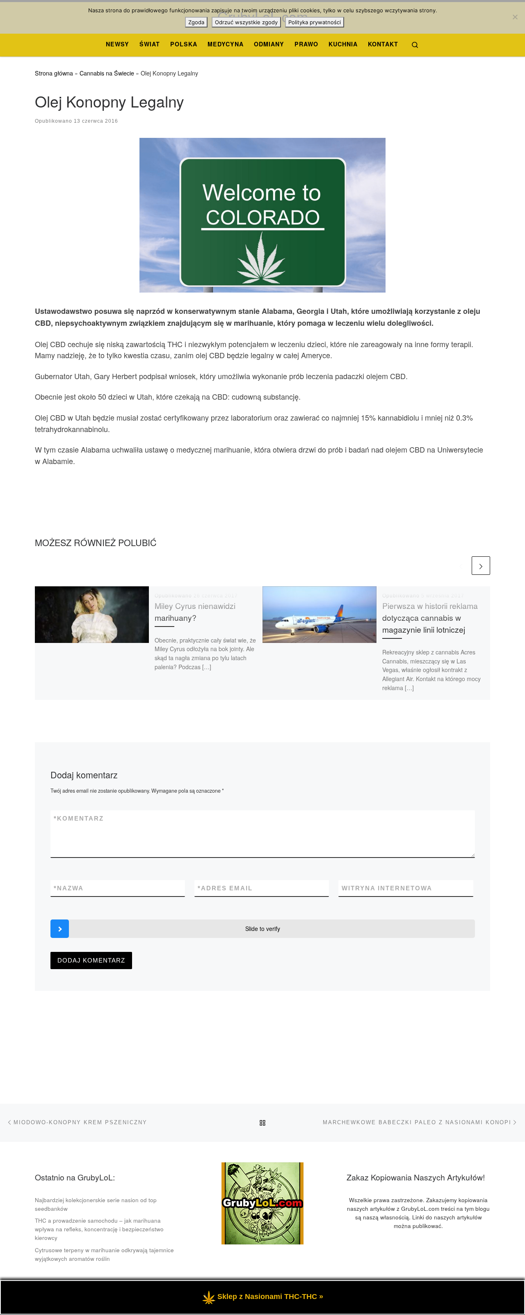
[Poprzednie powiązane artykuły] (461, 565)
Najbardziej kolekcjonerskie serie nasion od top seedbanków (96, 1204)
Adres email (225, 888)
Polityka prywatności (314, 22)
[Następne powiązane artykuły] (481, 565)
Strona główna (54, 73)
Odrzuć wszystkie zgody (246, 22)
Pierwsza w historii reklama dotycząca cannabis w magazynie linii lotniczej (430, 617)
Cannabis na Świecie (107, 73)
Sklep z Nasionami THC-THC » (270, 1296)
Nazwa (69, 888)
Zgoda (196, 22)
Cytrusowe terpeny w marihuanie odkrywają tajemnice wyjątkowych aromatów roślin (104, 1254)
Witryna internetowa (387, 888)
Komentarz (79, 818)
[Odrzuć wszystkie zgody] (515, 17)
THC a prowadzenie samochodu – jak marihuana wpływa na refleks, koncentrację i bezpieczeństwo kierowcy (99, 1229)
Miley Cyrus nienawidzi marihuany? (195, 611)
